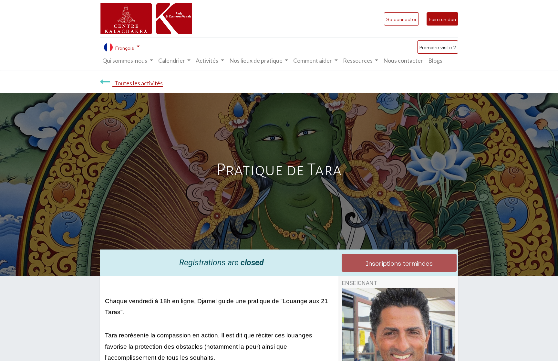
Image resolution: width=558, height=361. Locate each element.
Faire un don (442, 19)
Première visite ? (437, 47)
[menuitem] (403, 61)
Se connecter (401, 19)
